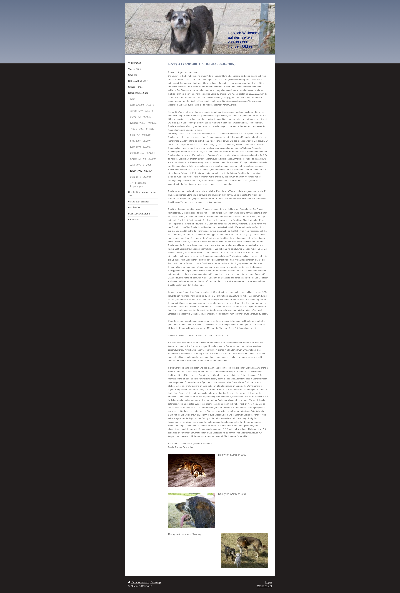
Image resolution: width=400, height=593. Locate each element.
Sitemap (155, 582)
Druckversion (140, 582)
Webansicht (264, 586)
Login (268, 582)
